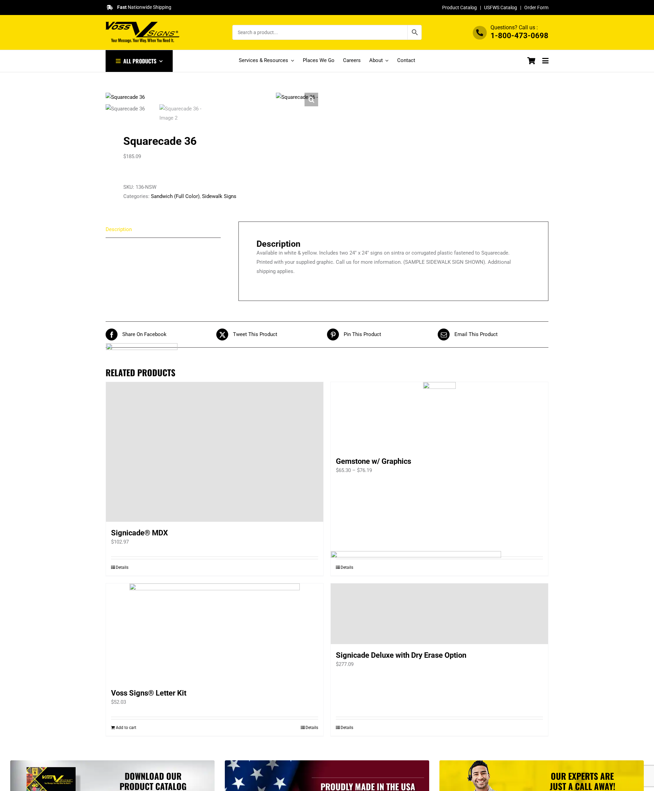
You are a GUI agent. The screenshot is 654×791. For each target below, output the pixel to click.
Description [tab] (119, 229)
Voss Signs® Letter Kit (148, 693)
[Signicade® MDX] (214, 452)
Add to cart (126, 727)
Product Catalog (459, 7)
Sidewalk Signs (219, 196)
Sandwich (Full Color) (175, 196)
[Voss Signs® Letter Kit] (214, 632)
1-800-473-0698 (519, 35)
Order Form (536, 7)
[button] (311, 99)
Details (312, 727)
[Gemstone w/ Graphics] (439, 416)
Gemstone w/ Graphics (373, 461)
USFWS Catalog (500, 7)
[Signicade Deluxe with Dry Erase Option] (439, 613)
